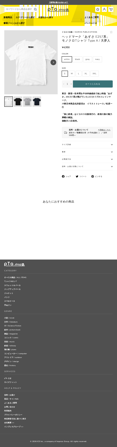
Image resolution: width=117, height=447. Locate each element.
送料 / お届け (9, 395)
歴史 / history (10, 365)
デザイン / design (11, 361)
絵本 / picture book (12, 330)
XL (86, 73)
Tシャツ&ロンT (10, 281)
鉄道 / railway (10, 346)
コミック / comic (11, 338)
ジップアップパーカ (12, 289)
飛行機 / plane (10, 349)
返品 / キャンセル (11, 399)
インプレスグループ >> (13, 427)
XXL (94, 73)
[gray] (12, 250)
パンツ (7, 297)
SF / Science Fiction (12, 326)
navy (97, 59)
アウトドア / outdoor (13, 357)
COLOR (65, 54)
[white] (5, 250)
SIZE (64, 68)
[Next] (53, 62)
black (77, 59)
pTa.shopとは (91, 23)
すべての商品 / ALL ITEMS (15, 277)
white (67, 59)
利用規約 (8, 411)
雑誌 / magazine (11, 334)
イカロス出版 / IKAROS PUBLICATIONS (79, 32)
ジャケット (8, 293)
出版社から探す (45, 17)
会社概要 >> (9, 422)
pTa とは (7, 378)
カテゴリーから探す (25, 17)
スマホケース (9, 301)
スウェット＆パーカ (12, 285)
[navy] (16, 250)
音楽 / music (9, 342)
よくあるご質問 (92, 17)
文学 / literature (11, 322)
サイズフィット (10, 382)
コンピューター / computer (15, 353)
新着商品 (8, 17)
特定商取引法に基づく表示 (15, 419)
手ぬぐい (8, 305)
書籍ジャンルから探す (14, 23)
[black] (9, 250)
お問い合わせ (9, 407)
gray (87, 59)
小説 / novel (9, 318)
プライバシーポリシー (13, 415)
